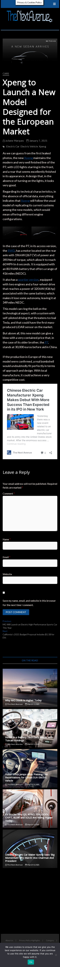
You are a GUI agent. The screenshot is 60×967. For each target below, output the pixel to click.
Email (6, 557)
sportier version (28, 279)
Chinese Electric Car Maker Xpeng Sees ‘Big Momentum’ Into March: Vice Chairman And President (30, 857)
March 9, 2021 (33, 704)
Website (7, 574)
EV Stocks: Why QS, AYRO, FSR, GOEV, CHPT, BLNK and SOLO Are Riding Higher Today (29, 817)
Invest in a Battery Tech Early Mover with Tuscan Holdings (29, 738)
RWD (11, 250)
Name (7, 539)
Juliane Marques (14, 140)
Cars (6, 73)
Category (50, 940)
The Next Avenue (15, 704)
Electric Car (13, 146)
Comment (9, 493)
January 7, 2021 (38, 140)
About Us (9, 940)
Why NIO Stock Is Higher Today (23, 700)
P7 (46, 342)
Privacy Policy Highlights (29, 940)
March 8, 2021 (33, 865)
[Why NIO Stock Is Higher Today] (30, 688)
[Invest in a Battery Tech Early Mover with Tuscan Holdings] (30, 728)
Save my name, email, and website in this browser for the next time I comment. (29, 602)
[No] (56, 955)
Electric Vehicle (29, 146)
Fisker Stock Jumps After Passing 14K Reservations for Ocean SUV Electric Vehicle (26, 777)
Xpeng (42, 146)
